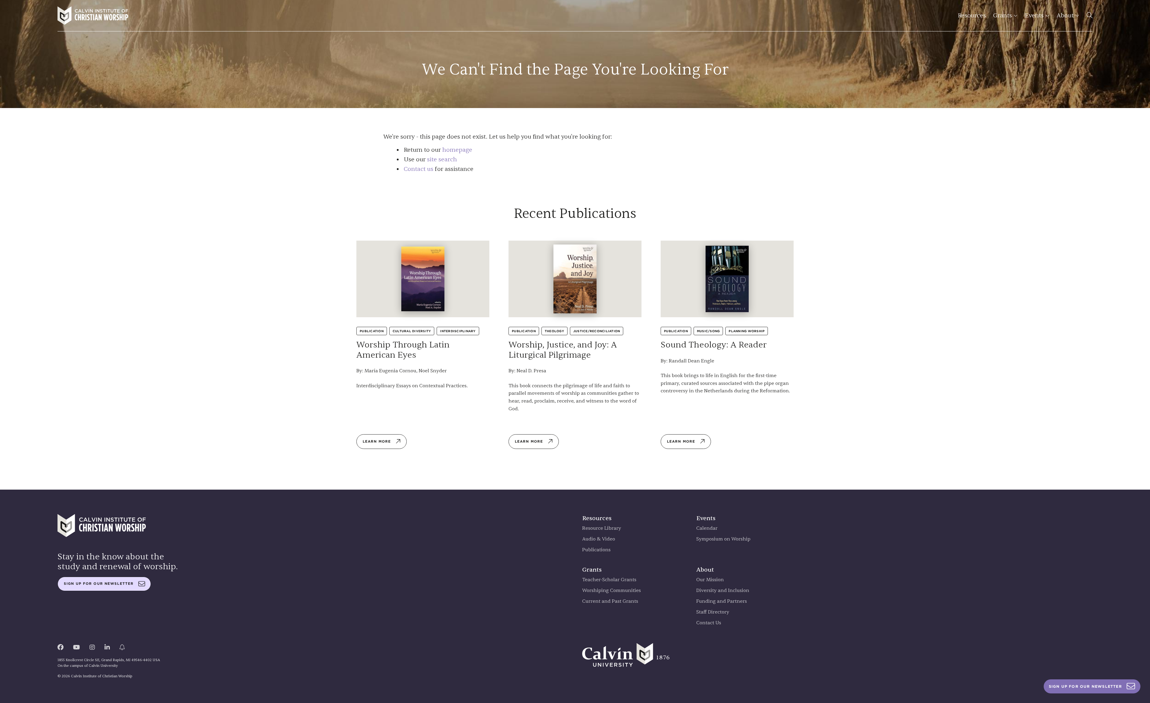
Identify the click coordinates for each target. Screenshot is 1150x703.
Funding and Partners (721, 601)
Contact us (418, 169)
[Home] (93, 15)
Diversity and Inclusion (722, 590)
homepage (457, 150)
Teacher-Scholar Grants (609, 580)
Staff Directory (712, 612)
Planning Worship (747, 331)
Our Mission (710, 580)
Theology (554, 331)
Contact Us (708, 623)
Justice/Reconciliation (596, 331)
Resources (972, 15)
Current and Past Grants (610, 601)
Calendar (707, 528)
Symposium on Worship (723, 539)
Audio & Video (598, 539)
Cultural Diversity (412, 331)
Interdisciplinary (458, 331)
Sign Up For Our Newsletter (1085, 686)
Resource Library (601, 528)
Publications (596, 550)
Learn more (377, 441)
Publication (372, 331)
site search (442, 159)
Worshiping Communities (611, 590)
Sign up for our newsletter (99, 583)
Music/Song (708, 331)
